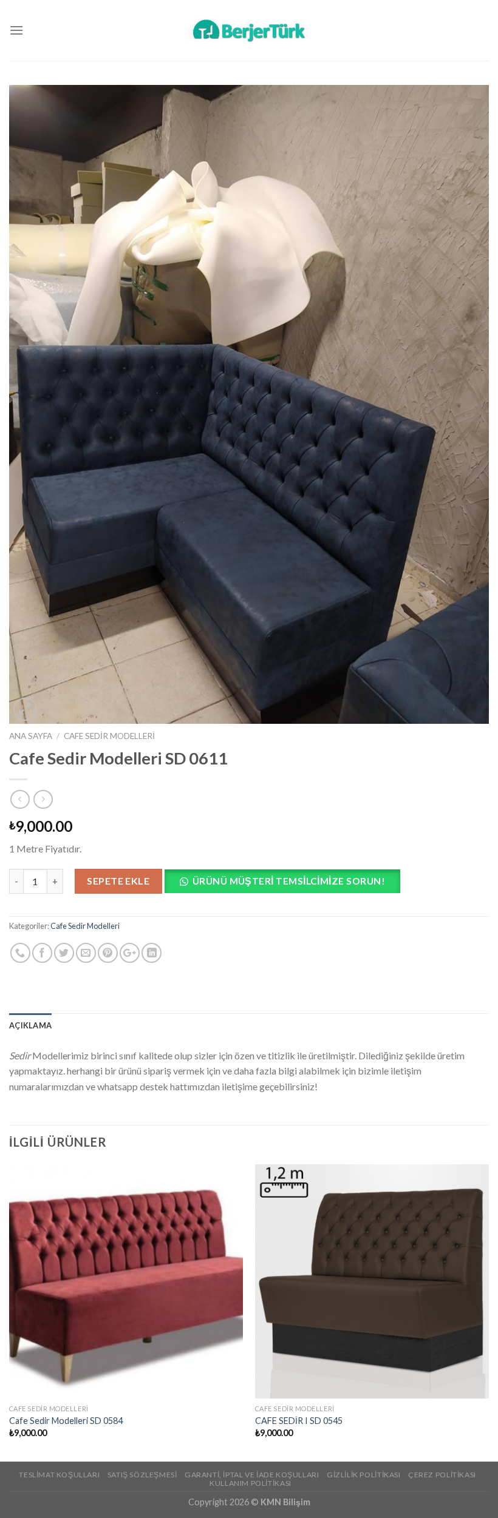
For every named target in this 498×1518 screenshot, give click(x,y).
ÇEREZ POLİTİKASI (442, 1474)
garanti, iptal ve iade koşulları (252, 1474)
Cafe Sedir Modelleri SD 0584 (66, 1420)
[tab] (30, 1025)
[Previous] (10, 1311)
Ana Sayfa (30, 736)
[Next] (488, 1311)
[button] (287, 885)
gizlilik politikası (364, 1474)
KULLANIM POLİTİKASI (251, 1483)
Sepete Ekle (118, 880)
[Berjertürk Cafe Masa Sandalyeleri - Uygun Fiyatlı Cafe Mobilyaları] (249, 30)
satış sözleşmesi (142, 1474)
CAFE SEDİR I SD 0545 (299, 1420)
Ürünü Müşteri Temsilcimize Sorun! (289, 880)
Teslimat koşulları (59, 1474)
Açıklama (30, 1025)
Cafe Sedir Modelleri (109, 736)
